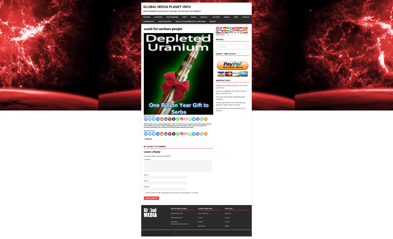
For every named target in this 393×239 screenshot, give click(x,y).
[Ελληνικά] (230, 28)
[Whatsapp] (178, 119)
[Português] (246, 28)
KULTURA (216, 17)
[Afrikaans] (217, 32)
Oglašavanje (202, 226)
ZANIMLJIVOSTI (148, 21)
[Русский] (233, 28)
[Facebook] (146, 119)
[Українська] (246, 30)
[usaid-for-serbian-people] (178, 113)
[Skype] (201, 119)
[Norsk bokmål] (243, 30)
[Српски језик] (220, 30)
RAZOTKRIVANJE (172, 17)
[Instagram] (182, 119)
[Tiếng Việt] (246, 32)
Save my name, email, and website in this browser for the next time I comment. (172, 193)
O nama (200, 217)
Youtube (227, 222)
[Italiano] (220, 28)
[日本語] (235, 32)
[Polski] (241, 30)
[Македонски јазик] (225, 30)
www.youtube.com (176, 217)
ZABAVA (227, 17)
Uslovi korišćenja (203, 213)
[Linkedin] (166, 119)
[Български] (227, 30)
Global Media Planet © (166, 234)
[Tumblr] (174, 119)
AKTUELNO (158, 17)
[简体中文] (238, 28)
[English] (217, 28)
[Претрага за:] (232, 47)
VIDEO (236, 17)
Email (146, 181)
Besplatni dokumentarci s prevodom (191, 21)
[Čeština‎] (220, 32)
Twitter (227, 226)
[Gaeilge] (233, 32)
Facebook (228, 213)
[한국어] (238, 32)
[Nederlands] (233, 30)
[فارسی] (241, 32)
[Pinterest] (170, 119)
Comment (147, 159)
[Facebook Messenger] (193, 119)
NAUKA (193, 17)
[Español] (243, 28)
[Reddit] (162, 119)
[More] (205, 119)
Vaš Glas (245, 17)
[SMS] (189, 119)
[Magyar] (230, 30)
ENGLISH (213, 21)
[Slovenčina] (243, 32)
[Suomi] (227, 32)
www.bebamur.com (177, 213)
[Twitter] (150, 119)
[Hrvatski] (217, 30)
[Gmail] (185, 119)
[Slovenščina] (222, 30)
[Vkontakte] (158, 119)
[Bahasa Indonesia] (230, 32)
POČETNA (146, 17)
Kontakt (200, 222)
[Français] (222, 28)
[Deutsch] (225, 28)
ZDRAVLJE (203, 17)
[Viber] (197, 119)
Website (146, 187)
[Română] (235, 30)
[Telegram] (154, 119)
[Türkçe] (235, 28)
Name (146, 175)
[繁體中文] (241, 28)
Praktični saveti (165, 21)
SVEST (184, 17)
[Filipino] (225, 32)
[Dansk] (222, 32)
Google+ (227, 217)
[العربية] (238, 30)
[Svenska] (227, 28)
